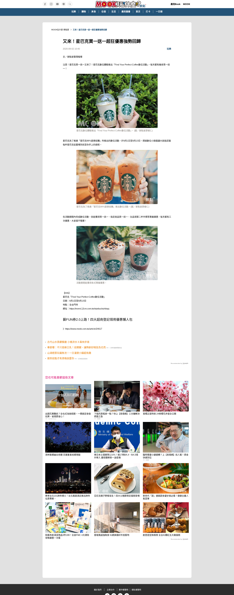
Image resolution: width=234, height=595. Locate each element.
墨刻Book (175, 4)
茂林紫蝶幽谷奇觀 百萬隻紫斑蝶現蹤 (62, 455)
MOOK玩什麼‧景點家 (60, 30)
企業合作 (110, 590)
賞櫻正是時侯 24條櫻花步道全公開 (159, 414)
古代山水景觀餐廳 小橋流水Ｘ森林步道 (68, 342)
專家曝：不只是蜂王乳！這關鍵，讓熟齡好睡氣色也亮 (76, 347)
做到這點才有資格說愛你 (60, 358)
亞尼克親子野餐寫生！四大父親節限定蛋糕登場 (117, 496)
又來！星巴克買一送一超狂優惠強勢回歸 (90, 30)
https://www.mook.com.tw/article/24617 (83, 329)
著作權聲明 (123, 590)
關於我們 (98, 590)
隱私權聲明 (136, 590)
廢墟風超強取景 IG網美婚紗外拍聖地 (111, 535)
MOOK (186, 4)
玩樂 (169, 49)
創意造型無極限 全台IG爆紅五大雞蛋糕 (161, 535)
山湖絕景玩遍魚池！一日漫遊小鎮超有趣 (69, 353)
